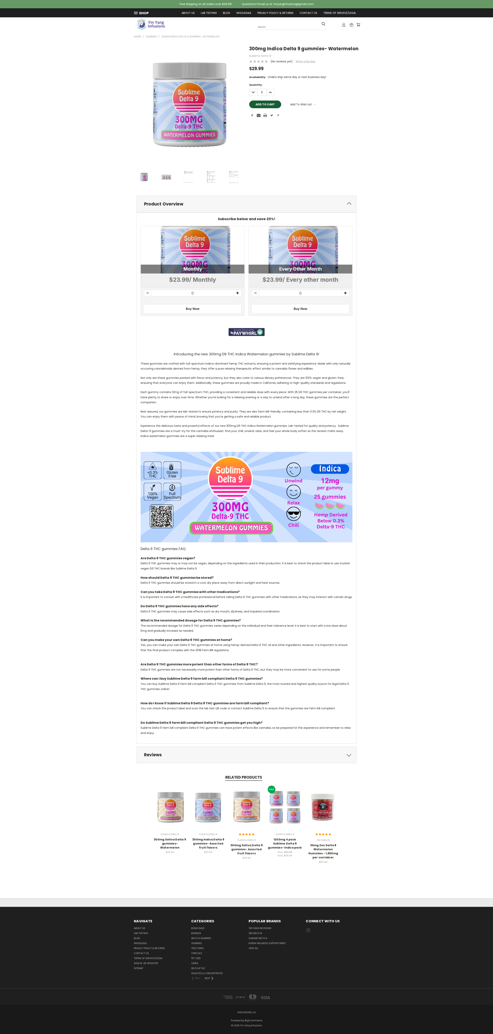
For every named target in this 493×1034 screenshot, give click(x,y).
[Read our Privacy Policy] (240, 561)
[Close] (338, 469)
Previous (483, 1022)
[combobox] (165, 527)
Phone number (163, 518)
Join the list (199, 541)
